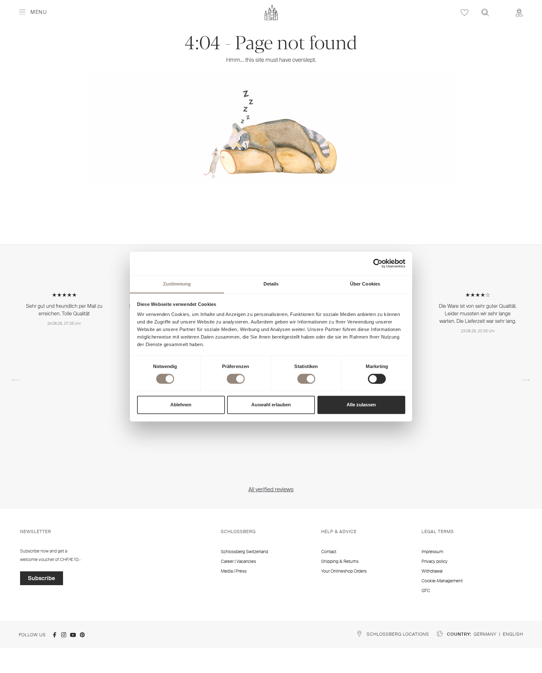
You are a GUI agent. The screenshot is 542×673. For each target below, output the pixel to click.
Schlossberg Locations (398, 634)
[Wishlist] (464, 12)
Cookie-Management (442, 581)
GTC (426, 590)
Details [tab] (271, 283)
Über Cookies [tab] (365, 283)
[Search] (485, 12)
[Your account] (519, 12)
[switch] (236, 379)
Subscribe (41, 578)
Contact (328, 551)
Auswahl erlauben (271, 405)
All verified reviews (271, 489)
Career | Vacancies (238, 561)
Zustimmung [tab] (177, 283)
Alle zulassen (361, 405)
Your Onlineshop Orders (344, 571)
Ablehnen (180, 405)
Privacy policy (435, 561)
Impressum (432, 551)
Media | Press (234, 571)
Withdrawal (432, 571)
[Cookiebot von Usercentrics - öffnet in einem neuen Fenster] (377, 263)
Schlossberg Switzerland (244, 551)
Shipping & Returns (340, 561)
